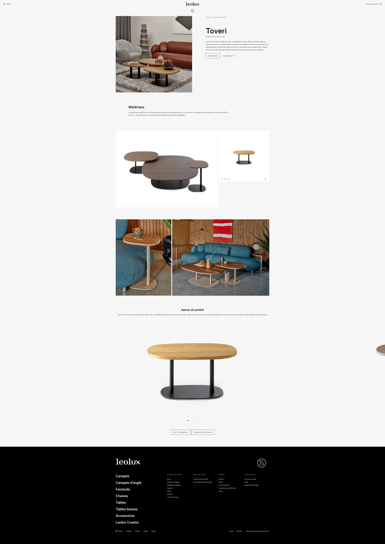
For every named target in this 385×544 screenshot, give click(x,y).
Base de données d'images (251, 485)
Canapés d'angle (128, 482)
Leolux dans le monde (250, 479)
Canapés (122, 476)
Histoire (169, 491)
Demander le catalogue (173, 482)
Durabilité (169, 494)
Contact (221, 491)
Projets (246, 482)
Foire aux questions (224, 485)
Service (221, 482)
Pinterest (153, 531)
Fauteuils (123, 489)
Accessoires (125, 515)
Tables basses (127, 509)
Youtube (145, 531)
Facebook (137, 531)
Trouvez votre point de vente (200, 479)
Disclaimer (239, 531)
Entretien (221, 479)
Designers (170, 488)
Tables (121, 502)
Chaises (122, 495)
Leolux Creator (127, 522)
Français (120, 531)
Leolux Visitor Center (173, 497)
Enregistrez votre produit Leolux (227, 488)
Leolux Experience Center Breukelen (202, 482)
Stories (169, 479)
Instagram (129, 531)
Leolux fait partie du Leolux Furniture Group (257, 531)
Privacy (231, 531)
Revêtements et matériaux (174, 485)
